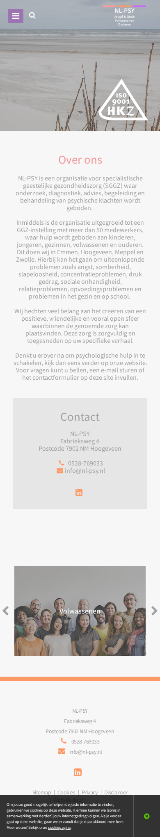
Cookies (66, 792)
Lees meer (80, 611)
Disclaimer (116, 792)
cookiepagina (59, 827)
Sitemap (41, 792)
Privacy (90, 792)
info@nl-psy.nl (85, 470)
